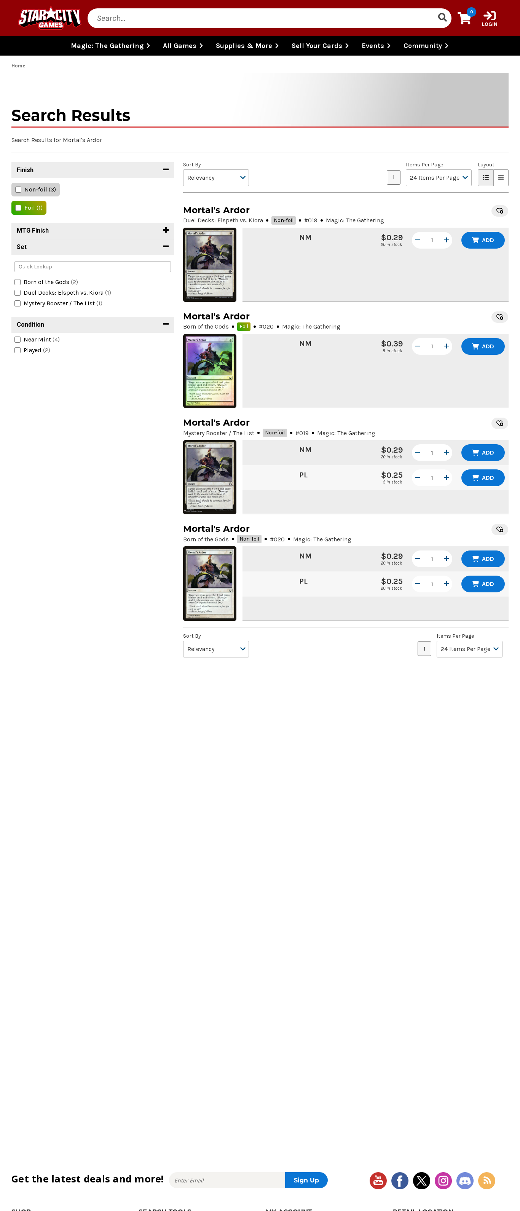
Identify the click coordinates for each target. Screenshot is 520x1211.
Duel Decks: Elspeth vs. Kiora (223, 220)
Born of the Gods (206, 326)
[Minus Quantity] (417, 240)
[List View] (486, 177)
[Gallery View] (501, 177)
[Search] (442, 18)
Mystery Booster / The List (218, 433)
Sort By (192, 165)
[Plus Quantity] (446, 240)
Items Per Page (424, 165)
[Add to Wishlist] (499, 211)
